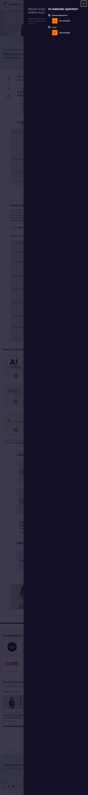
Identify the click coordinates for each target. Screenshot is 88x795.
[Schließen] (83, 3)
